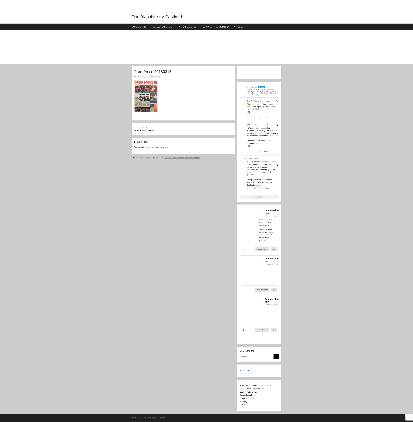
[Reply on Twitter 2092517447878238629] (248, 188)
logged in (148, 147)
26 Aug (274, 161)
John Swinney (253, 161)
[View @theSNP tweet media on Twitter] (248, 112)
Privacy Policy (245, 370)
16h (267, 101)
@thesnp (261, 101)
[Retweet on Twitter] (245, 158)
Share (274, 249)
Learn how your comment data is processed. (182, 158)
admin (157, 76)
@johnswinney (264, 161)
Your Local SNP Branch (162, 27)
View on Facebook (262, 249)
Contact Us (238, 27)
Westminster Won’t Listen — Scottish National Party (265, 222)
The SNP (250, 101)
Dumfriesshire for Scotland (157, 17)
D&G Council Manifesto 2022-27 (216, 27)
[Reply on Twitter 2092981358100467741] (248, 152)
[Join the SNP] (259, 75)
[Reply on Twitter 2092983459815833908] (248, 118)
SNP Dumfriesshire (139, 27)
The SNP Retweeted (253, 158)
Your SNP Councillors (187, 27)
